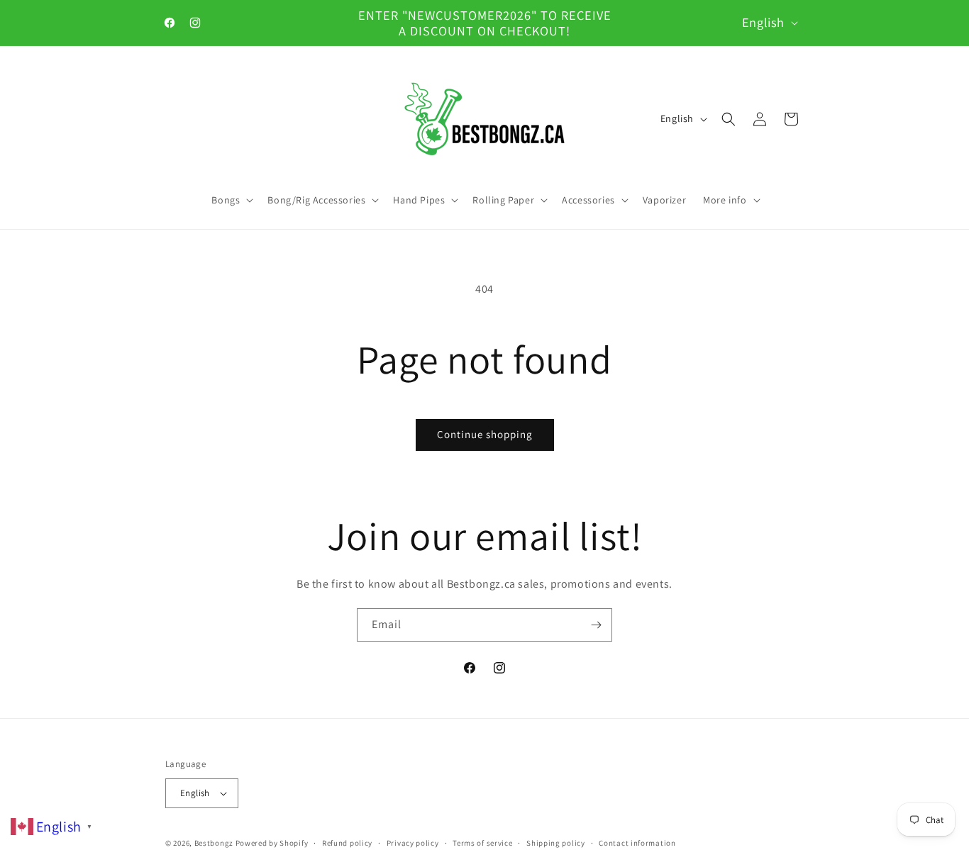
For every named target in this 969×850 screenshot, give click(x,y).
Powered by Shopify (272, 843)
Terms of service (482, 843)
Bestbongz (213, 843)
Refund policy (347, 843)
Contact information (637, 843)
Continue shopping (485, 434)
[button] (231, 200)
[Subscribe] (595, 625)
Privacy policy (413, 843)
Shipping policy (555, 843)
